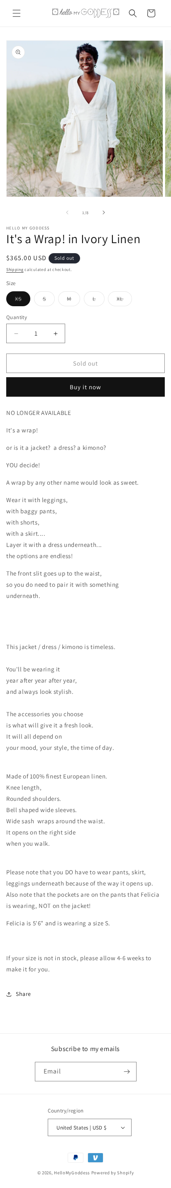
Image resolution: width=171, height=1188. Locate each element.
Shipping (15, 269)
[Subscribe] (127, 1071)
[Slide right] (104, 212)
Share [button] (23, 994)
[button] (16, 13)
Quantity (16, 317)
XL (124, 300)
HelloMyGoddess (72, 1173)
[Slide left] (67, 212)
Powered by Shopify (112, 1173)
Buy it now (85, 387)
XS (22, 300)
